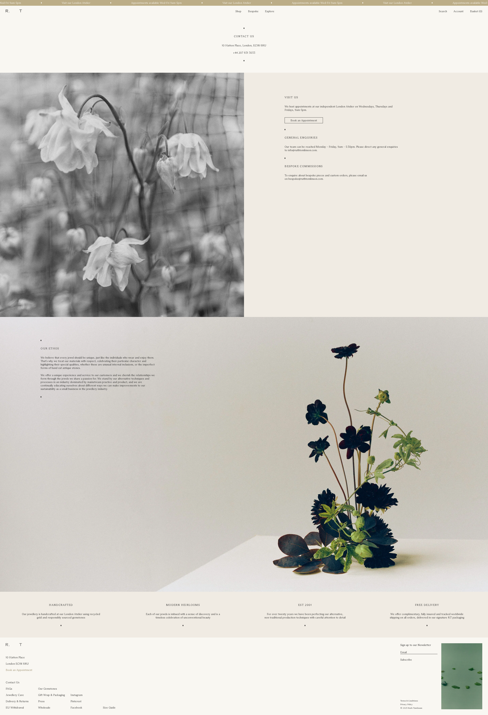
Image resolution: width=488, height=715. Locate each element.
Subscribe (406, 659)
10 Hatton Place (15, 657)
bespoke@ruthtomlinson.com (305, 179)
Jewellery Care (15, 695)
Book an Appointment (304, 120)
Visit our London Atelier (31, 3)
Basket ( (475, 11)
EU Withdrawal (15, 707)
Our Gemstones (47, 688)
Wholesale (44, 707)
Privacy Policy (406, 704)
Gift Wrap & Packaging (51, 695)
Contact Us (12, 682)
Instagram (77, 695)
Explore (269, 11)
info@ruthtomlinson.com (302, 150)
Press (41, 701)
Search (443, 11)
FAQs (9, 688)
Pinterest (76, 701)
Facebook (76, 707)
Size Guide (109, 707)
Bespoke (253, 11)
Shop (238, 11)
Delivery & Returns (17, 701)
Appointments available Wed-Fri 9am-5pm (111, 3)
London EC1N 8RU (17, 663)
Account (458, 11)
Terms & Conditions (409, 700)
